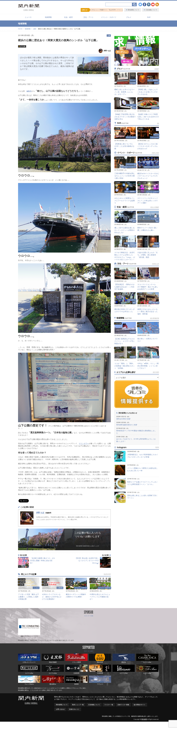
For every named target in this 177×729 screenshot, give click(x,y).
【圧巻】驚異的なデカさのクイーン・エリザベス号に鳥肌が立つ (124, 341)
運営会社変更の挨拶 (123, 419)
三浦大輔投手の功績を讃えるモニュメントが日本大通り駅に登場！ (124, 175)
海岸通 (45, 585)
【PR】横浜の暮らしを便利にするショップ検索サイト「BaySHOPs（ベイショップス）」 (120, 10)
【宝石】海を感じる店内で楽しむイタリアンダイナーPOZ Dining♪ (87, 560)
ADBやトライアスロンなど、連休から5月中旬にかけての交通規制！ (52, 596)
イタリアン (155, 108)
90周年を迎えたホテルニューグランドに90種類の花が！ (100, 596)
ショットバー (155, 137)
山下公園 (22, 46)
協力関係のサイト (139, 705)
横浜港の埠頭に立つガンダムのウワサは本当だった (124, 310)
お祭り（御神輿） (130, 192)
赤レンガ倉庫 (142, 183)
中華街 (141, 294)
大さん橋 (22, 579)
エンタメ (36, 588)
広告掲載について (151, 10)
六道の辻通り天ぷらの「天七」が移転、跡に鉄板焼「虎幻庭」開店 (147, 254)
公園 (108, 35)
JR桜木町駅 (142, 323)
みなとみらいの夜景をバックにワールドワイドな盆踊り (124, 200)
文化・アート (88, 17)
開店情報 (133, 83)
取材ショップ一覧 (78, 705)
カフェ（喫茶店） (153, 80)
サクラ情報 (155, 329)
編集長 (29, 91)
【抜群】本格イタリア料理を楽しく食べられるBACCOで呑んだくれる (148, 116)
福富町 (141, 99)
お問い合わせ (60, 709)
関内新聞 (144, 719)
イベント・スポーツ (108, 17)
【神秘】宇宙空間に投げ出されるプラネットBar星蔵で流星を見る (125, 116)
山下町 (21, 585)
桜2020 (156, 332)
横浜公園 (70, 585)
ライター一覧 (108, 705)
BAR (149, 17)
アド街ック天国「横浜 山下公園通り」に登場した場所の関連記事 (28, 596)
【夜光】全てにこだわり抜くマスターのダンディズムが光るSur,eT (147, 146)
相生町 (118, 99)
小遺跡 (134, 278)
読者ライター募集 (123, 705)
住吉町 (141, 128)
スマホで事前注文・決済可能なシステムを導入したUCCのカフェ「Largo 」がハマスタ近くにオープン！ (124, 256)
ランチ (157, 83)
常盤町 (141, 237)
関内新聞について (133, 10)
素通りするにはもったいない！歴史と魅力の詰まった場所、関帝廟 (147, 311)
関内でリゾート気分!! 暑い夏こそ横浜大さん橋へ (147, 229)
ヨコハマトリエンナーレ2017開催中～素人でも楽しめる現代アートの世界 (147, 286)
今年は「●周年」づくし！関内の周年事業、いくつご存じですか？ (148, 365)
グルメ (128, 17)
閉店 (134, 108)
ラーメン (133, 80)
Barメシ (156, 135)
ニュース (28, 17)
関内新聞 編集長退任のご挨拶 (126, 425)
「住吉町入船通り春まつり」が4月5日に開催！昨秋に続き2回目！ (42, 560)
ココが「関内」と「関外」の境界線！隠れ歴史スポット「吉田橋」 (124, 365)
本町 (45, 582)
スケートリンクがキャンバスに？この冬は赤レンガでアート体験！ (147, 200)
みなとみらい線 (131, 164)
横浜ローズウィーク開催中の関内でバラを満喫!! (76, 595)
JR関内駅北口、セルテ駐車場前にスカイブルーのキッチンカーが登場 (142, 455)
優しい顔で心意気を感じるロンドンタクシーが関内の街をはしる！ (124, 230)
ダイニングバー (131, 105)
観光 (134, 221)
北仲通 (118, 183)
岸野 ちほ (40, 512)
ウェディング (155, 218)
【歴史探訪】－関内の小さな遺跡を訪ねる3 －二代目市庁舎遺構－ (124, 286)
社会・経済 (68, 17)
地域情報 (48, 17)
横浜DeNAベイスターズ (128, 167)
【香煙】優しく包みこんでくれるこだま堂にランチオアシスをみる (147, 91)
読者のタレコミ (74, 709)
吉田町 (118, 348)
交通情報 (60, 588)
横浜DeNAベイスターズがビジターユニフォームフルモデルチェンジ (148, 175)
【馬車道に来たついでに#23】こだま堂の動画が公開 (124, 146)
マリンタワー (84, 443)
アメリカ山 (71, 579)
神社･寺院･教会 (154, 303)
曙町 (117, 74)
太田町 (141, 74)
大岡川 (141, 326)
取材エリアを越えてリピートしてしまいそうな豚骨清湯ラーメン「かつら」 (142, 483)
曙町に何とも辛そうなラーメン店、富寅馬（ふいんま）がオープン (124, 91)
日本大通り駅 (119, 158)
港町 (117, 269)
